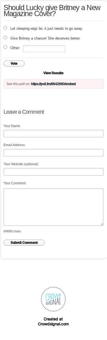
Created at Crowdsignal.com (53, 321)
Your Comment (15, 183)
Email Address (14, 145)
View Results (53, 73)
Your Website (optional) (21, 164)
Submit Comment (24, 243)
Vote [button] (14, 63)
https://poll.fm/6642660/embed (53, 84)
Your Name (12, 126)
